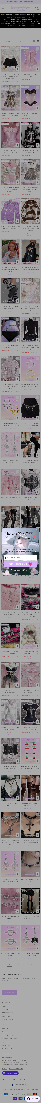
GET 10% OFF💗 (20, 564)
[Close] (37, 530)
